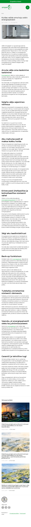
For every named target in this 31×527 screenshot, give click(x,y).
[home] (6, 7)
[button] (27, 7)
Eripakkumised (15, 1)
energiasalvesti (17, 259)
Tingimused (23, 513)
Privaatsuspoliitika (14, 513)
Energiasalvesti (6, 75)
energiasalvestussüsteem (9, 200)
